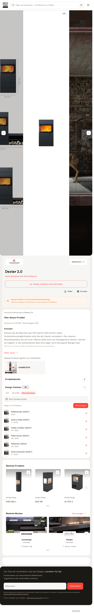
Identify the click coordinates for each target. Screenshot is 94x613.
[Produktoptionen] (28, 472)
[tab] (7, 393)
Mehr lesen (9, 352)
